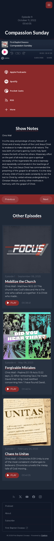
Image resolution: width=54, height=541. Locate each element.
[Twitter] (20, 497)
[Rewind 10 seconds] (11, 53)
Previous (10, 199)
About (8, 513)
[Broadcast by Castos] (5, 58)
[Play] (5, 52)
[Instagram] (40, 497)
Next (46, 199)
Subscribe (38, 58)
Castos (44, 535)
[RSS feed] (13, 497)
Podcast (9, 506)
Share (49, 58)
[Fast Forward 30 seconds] (23, 53)
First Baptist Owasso (15, 528)
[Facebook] (33, 497)
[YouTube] (27, 497)
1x (18, 53)
